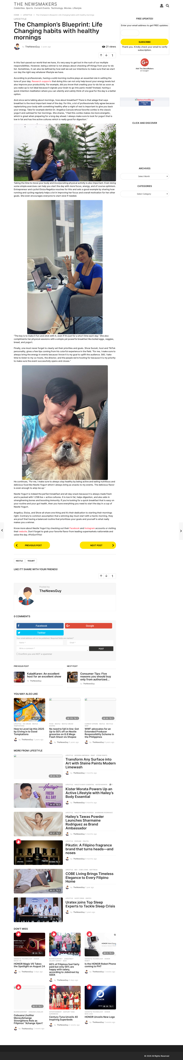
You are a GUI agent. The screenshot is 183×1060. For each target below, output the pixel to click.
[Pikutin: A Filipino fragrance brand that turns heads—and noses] (38, 852)
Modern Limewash (81, 755)
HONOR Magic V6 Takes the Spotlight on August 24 (29, 965)
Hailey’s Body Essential (84, 784)
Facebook (75, 528)
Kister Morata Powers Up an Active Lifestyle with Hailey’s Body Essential (89, 793)
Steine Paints (101, 755)
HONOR (36, 959)
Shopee (52, 726)
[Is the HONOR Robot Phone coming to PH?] (100, 944)
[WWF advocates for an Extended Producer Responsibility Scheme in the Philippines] (100, 710)
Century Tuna (69, 1012)
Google (90, 625)
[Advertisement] (143, 144)
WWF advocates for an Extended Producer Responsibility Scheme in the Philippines (99, 732)
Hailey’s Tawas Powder (84, 812)
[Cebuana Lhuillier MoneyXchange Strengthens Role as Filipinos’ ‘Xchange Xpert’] (29, 997)
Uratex (88, 898)
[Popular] (54, 987)
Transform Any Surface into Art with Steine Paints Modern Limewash (91, 763)
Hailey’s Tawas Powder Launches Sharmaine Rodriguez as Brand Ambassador (85, 822)
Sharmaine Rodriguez (104, 812)
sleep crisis (79, 898)
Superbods (53, 1014)
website (23, 531)
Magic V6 (17, 961)
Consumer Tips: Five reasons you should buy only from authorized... (95, 676)
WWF (86, 726)
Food (51, 724)
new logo (89, 1014)
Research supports (41, 81)
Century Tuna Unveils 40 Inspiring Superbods (63, 1018)
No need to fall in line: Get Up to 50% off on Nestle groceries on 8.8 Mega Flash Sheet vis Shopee (64, 732)
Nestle (19, 561)
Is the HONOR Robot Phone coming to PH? (100, 965)
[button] (161, 5)
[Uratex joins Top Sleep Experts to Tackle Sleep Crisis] (38, 909)
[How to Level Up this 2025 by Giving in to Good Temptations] (29, 710)
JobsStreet (68, 959)
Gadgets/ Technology (23, 959)
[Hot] (18, 841)
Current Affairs (91, 724)
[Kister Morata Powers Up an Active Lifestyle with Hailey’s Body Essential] (38, 795)
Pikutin (86, 841)
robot (87, 961)
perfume (77, 841)
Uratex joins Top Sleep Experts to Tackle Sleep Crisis (90, 904)
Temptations (19, 726)
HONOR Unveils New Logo (100, 1016)
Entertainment (55, 1012)
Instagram (90, 528)
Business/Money (56, 959)
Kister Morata (101, 784)
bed (75, 870)
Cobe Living (83, 870)
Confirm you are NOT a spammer (35, 654)
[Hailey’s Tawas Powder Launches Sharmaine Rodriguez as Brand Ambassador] (38, 824)
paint (93, 755)
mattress (93, 870)
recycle (109, 724)
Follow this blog (144, 103)
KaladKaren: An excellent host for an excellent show (44, 675)
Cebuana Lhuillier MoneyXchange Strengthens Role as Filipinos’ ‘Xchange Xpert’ (28, 1019)
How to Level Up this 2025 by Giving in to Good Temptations (29, 731)
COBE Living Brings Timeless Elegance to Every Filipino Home (89, 877)
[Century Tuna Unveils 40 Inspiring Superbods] (65, 997)
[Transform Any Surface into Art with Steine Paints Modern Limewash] (38, 767)
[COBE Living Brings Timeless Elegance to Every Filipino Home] (38, 881)
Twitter (41, 632)
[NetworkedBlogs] (144, 99)
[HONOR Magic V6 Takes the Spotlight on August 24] (29, 944)
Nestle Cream (67, 724)
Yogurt (31, 561)
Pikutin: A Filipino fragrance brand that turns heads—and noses (89, 849)
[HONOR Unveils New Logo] (100, 997)
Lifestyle (20, 19)
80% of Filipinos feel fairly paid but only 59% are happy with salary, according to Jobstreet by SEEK (64, 969)
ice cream (27, 724)
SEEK (65, 961)
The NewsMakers (35, 4)
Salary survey (55, 961)
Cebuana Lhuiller (36, 1012)
